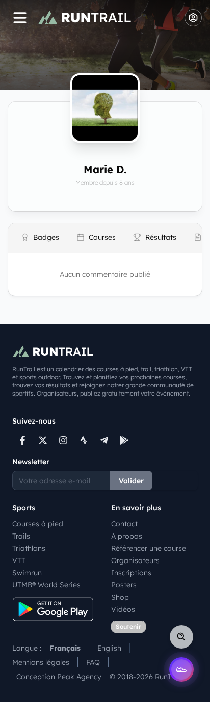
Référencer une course (148, 548)
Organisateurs (135, 560)
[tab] (40, 238)
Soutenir (128, 626)
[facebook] (22, 440)
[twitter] (43, 440)
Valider (131, 480)
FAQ (93, 662)
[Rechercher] (181, 637)
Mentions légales (40, 662)
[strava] (83, 440)
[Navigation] (20, 18)
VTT (18, 560)
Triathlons (28, 548)
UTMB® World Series (46, 584)
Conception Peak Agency (58, 676)
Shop (120, 597)
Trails (21, 536)
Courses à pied (37, 523)
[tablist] (105, 238)
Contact (124, 523)
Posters (124, 584)
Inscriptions (131, 572)
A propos (126, 536)
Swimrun (27, 572)
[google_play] (124, 440)
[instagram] (63, 440)
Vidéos (123, 609)
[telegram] (104, 440)
